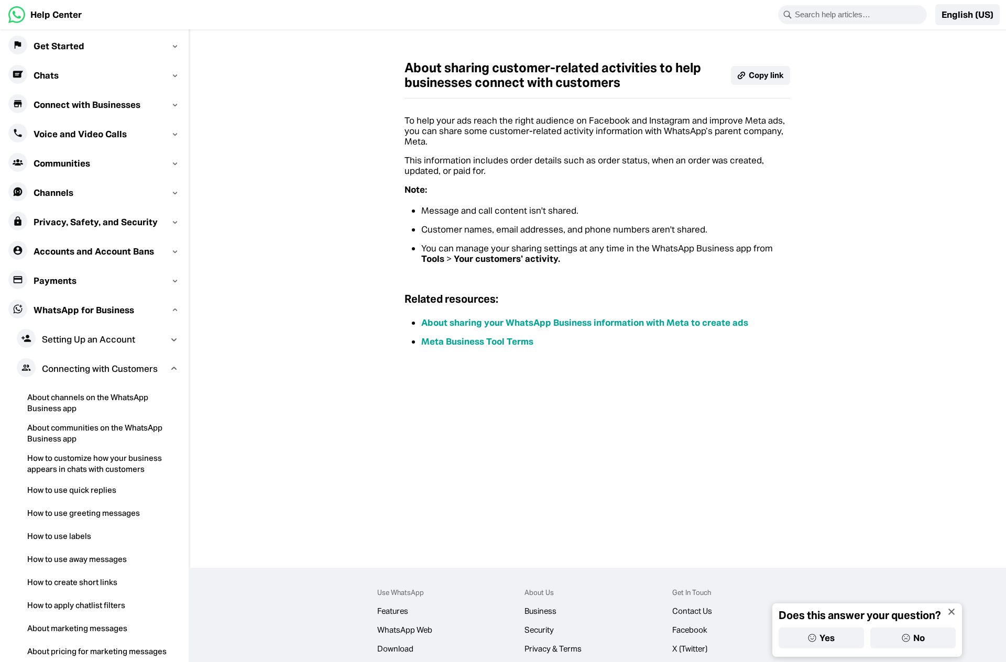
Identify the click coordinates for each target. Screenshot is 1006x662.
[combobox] (859, 14)
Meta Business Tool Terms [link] (477, 341)
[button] (967, 14)
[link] (45, 14)
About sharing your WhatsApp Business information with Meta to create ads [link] (584, 322)
